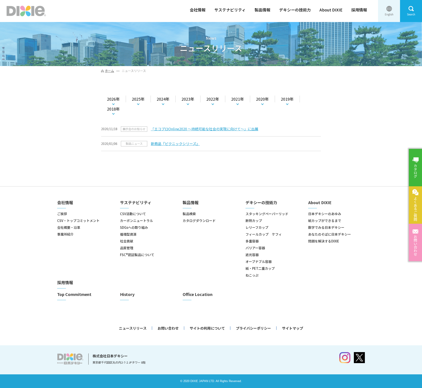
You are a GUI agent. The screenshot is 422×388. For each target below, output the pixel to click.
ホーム (109, 70)
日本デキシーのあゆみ (324, 213)
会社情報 (198, 10)
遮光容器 (252, 254)
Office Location (198, 294)
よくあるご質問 (415, 208)
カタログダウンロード (199, 220)
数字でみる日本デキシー (326, 227)
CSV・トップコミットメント (78, 220)
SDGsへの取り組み (134, 227)
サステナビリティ (230, 10)
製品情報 (262, 10)
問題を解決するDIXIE (323, 241)
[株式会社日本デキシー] (26, 11)
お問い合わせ (415, 245)
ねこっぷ (252, 275)
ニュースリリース (133, 328)
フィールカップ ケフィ (264, 234)
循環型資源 (128, 234)
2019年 (287, 99)
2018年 (113, 109)
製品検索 (189, 213)
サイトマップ (292, 328)
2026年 (113, 99)
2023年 (188, 99)
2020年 (262, 99)
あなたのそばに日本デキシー (329, 234)
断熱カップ (254, 220)
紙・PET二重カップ (260, 268)
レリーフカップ (257, 227)
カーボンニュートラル (136, 220)
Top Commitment (74, 294)
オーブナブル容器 (259, 261)
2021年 (237, 99)
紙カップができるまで (324, 220)
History (127, 294)
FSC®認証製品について (137, 254)
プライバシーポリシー (253, 328)
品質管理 (126, 248)
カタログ (415, 171)
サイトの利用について (207, 328)
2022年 (212, 99)
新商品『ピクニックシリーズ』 (175, 143)
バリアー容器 (255, 248)
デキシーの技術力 (295, 10)
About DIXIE (331, 10)
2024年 (163, 99)
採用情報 (359, 10)
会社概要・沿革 (68, 227)
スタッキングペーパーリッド (267, 213)
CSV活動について (133, 213)
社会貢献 (126, 241)
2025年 (138, 99)
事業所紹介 (65, 234)
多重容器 (252, 241)
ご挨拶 (62, 213)
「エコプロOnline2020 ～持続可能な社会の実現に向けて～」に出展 (204, 128)
